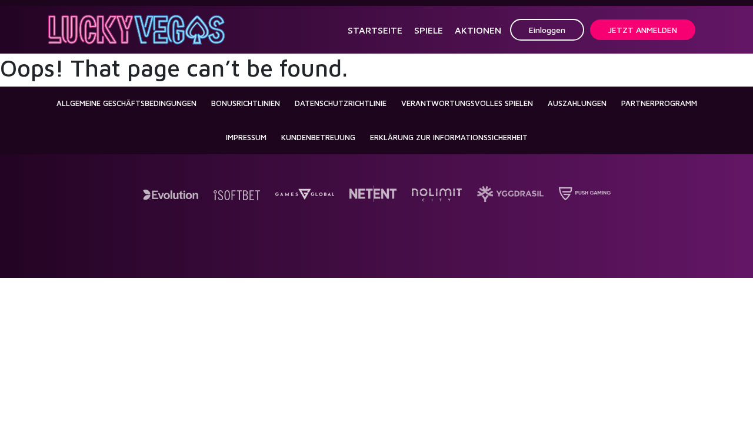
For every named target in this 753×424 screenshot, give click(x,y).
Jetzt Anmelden (642, 30)
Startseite (375, 30)
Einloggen (547, 30)
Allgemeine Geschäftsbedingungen (126, 103)
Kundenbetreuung (318, 137)
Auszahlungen (577, 103)
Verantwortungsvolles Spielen (467, 103)
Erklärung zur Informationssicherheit (449, 137)
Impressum (246, 137)
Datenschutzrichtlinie (341, 103)
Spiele (428, 30)
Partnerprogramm (659, 103)
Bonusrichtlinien (245, 103)
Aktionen (478, 30)
